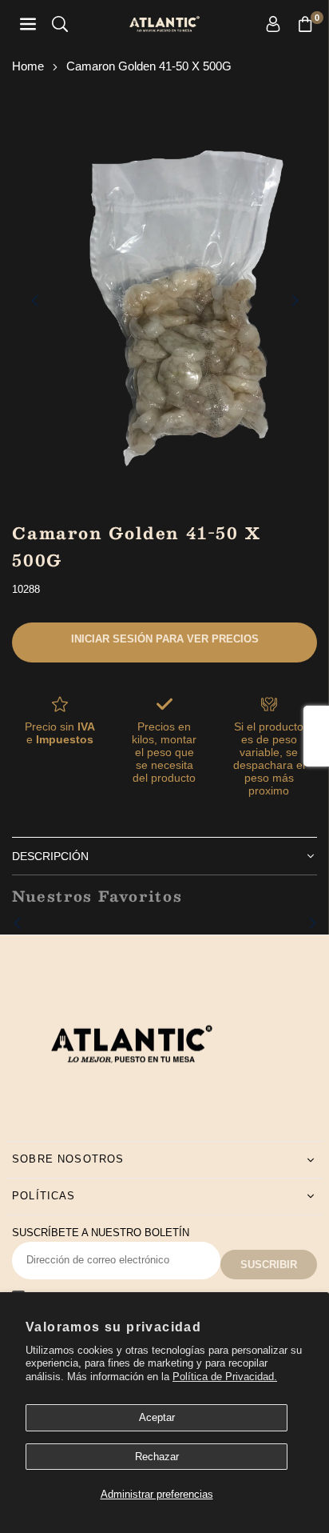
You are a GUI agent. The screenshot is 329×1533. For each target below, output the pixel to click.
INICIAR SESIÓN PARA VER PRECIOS (165, 639)
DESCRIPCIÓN (50, 856)
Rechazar (157, 1457)
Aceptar (157, 1417)
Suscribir (268, 1265)
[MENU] (28, 24)
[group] (164, 299)
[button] (305, 24)
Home (28, 66)
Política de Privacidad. (224, 1377)
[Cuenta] (273, 24)
